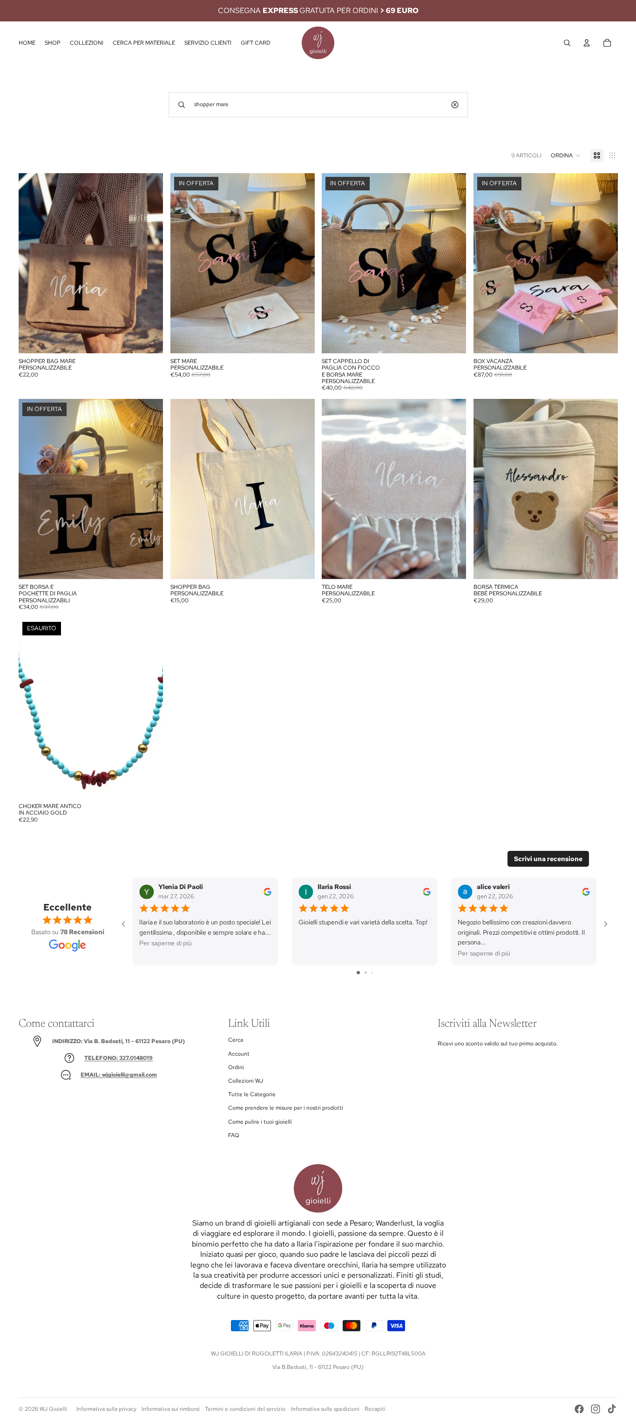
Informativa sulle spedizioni (325, 1409)
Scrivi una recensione (548, 859)
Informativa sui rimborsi (171, 1409)
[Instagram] (595, 1409)
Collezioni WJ (245, 1081)
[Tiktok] (611, 1409)
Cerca (235, 1040)
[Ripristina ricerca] (454, 104)
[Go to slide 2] (366, 972)
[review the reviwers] (267, 891)
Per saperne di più (165, 943)
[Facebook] (579, 1409)
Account (239, 1054)
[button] (566, 155)
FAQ (233, 1135)
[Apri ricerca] (567, 43)
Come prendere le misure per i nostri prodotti (285, 1108)
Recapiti (375, 1409)
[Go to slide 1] (358, 972)
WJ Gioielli (53, 1409)
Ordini (236, 1067)
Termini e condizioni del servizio (245, 1409)
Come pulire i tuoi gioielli (260, 1121)
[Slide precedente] (33, 263)
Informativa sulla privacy (106, 1409)
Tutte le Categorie (252, 1094)
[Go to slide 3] (372, 972)
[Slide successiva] (149, 263)
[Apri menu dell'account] (586, 43)
